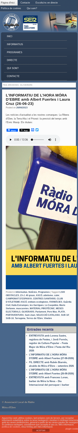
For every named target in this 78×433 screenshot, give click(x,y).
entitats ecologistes (38, 302)
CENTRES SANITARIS (44, 298)
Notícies (32, 292)
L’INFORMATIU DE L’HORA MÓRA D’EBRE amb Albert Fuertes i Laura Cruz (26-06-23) (38, 99)
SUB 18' (65, 315)
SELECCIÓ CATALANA (48, 315)
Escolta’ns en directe (47, 2)
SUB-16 (10, 318)
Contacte (25, 2)
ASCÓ (39, 295)
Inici (9, 36)
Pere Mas (52, 311)
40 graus (30, 295)
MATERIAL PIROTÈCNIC (42, 308)
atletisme (48, 295)
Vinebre (48, 318)
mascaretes (22, 308)
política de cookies (11, 427)
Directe (12, 60)
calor (56, 295)
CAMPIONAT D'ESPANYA (19, 298)
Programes (14, 52)
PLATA (61, 311)
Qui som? (32, 8)
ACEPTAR (40, 430)
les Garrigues (37, 305)
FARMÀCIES (55, 302)
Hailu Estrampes (20, 305)
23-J (22, 295)
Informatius (15, 44)
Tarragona (20, 318)
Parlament (40, 311)
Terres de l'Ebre (34, 318)
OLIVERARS (28, 311)
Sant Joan (30, 315)
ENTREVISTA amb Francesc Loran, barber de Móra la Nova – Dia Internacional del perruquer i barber (49, 381)
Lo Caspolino (51, 305)
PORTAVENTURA (15, 315)
